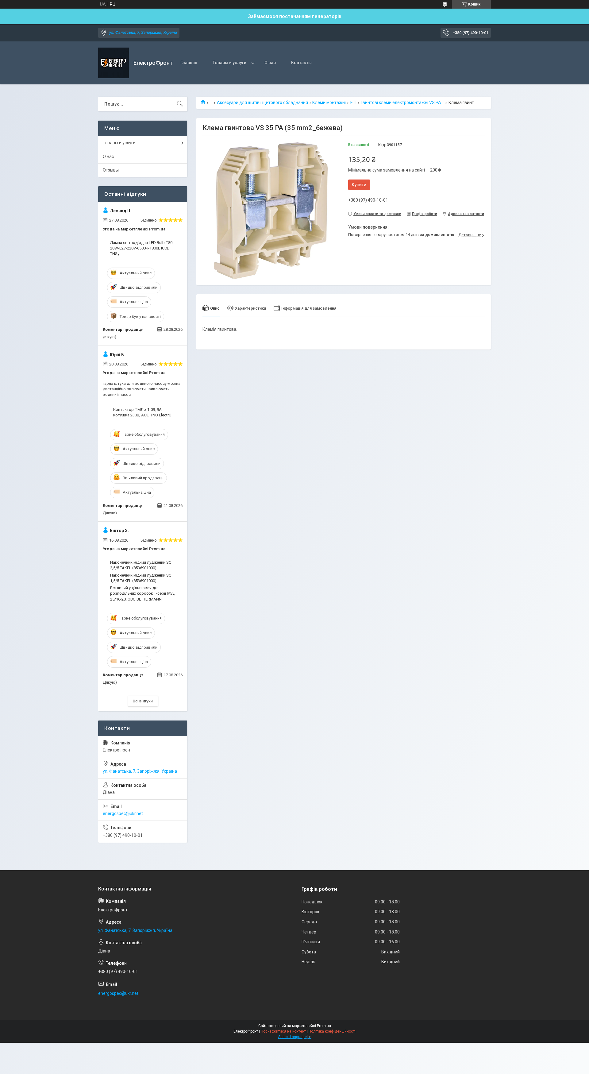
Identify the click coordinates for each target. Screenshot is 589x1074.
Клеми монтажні (329, 102)
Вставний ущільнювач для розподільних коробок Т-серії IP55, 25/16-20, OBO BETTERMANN (142, 593)
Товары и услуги (229, 62)
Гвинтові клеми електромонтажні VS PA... (402, 102)
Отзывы (111, 170)
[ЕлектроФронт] (113, 63)
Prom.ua (324, 1026)
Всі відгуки (143, 701)
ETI (353, 102)
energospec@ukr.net (123, 813)
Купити (359, 184)
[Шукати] (179, 104)
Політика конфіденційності (332, 1031)
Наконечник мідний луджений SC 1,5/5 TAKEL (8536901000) (140, 578)
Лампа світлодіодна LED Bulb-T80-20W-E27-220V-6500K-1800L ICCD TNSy (142, 248)
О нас (270, 62)
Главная (188, 62)
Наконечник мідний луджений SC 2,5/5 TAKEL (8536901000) (140, 565)
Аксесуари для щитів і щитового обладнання (262, 102)
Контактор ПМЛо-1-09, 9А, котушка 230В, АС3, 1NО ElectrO (142, 412)
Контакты (301, 62)
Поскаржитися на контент (283, 1031)
